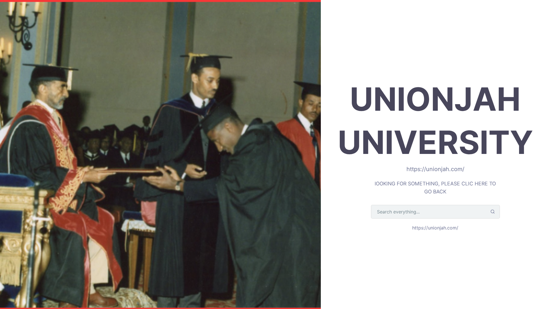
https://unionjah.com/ (435, 228)
